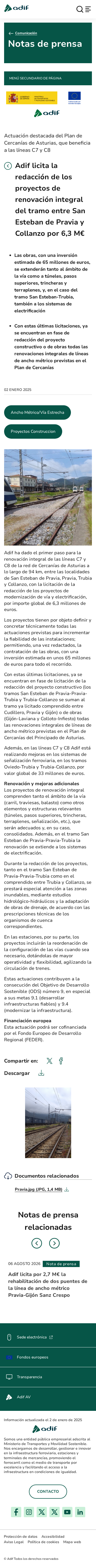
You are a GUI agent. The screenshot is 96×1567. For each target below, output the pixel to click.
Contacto (48, 1491)
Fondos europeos (32, 1357)
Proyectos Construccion (33, 431)
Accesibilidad (53, 1536)
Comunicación (26, 33)
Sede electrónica (35, 1337)
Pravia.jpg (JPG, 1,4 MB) (42, 1189)
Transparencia (29, 1377)
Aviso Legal (14, 1542)
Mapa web (72, 1542)
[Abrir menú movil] (88, 9)
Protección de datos (20, 1536)
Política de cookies (43, 1542)
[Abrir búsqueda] (80, 9)
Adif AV (23, 1397)
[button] (8, 166)
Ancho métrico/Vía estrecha (37, 412)
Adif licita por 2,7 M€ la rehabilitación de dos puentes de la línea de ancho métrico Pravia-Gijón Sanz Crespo (47, 1285)
